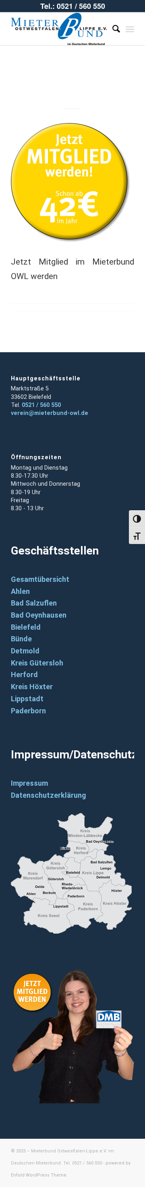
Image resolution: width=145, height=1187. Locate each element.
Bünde (21, 639)
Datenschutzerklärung (48, 795)
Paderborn (28, 710)
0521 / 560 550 (41, 405)
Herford (24, 674)
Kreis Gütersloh (37, 663)
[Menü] (130, 29)
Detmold (25, 651)
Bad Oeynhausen (38, 615)
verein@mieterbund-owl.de (49, 413)
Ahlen (20, 591)
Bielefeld (26, 627)
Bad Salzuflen (34, 603)
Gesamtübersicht (40, 579)
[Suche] (112, 29)
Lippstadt (27, 698)
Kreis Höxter (32, 686)
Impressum (29, 783)
